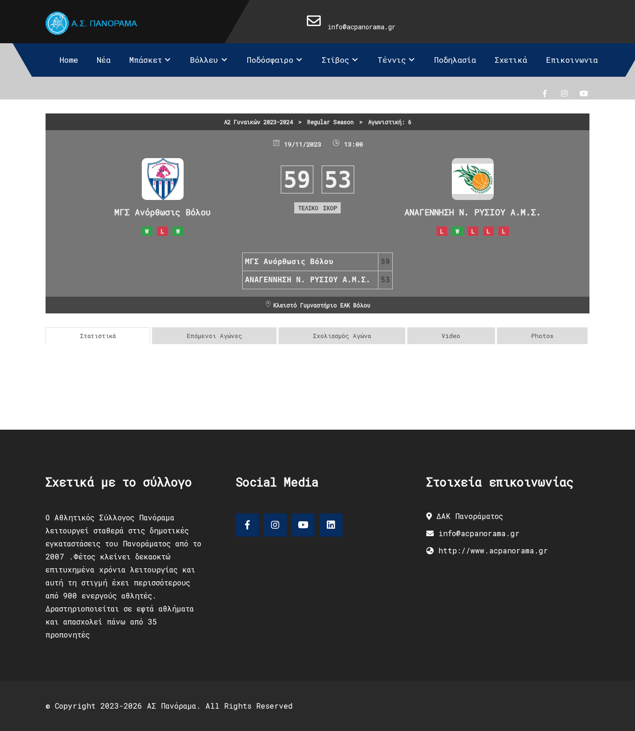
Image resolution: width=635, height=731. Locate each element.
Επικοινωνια (572, 59)
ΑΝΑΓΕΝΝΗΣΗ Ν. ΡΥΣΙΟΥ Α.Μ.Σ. (472, 212)
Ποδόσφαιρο (270, 59)
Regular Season (330, 122)
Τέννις (391, 59)
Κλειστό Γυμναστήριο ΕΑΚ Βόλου (321, 305)
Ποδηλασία (455, 59)
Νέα (104, 59)
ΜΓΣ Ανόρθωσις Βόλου (162, 212)
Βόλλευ (204, 59)
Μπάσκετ (145, 59)
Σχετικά (511, 59)
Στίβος (335, 59)
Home (69, 59)
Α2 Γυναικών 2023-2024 (258, 122)
